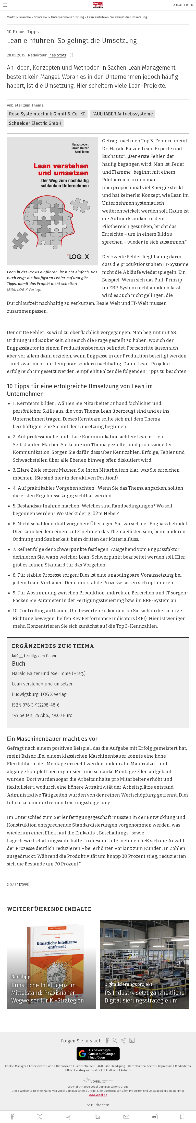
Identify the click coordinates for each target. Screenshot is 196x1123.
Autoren (126, 1070)
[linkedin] (98, 1117)
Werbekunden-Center (142, 1066)
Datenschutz (64, 1066)
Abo (51, 1066)
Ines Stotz (57, 55)
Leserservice (37, 1066)
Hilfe (70, 1070)
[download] (155, 1117)
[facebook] (13, 1117)
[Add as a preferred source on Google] (98, 1053)
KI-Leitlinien (111, 1070)
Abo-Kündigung (115, 1066)
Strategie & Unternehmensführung (59, 17)
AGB (100, 1066)
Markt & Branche (19, 17)
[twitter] (40, 1116)
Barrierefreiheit (85, 1066)
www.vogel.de (98, 1095)
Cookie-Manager (16, 1066)
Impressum (165, 1066)
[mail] (127, 1117)
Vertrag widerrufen (88, 1070)
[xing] (69, 1117)
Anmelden (183, 5)
